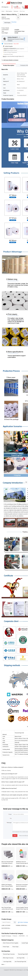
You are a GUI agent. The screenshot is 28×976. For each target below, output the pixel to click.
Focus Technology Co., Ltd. (19, 969)
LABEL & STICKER (6, 925)
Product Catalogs (23, 922)
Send (15, 835)
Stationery (16, 11)
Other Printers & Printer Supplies (10, 943)
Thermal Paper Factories (9, 954)
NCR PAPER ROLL (6, 928)
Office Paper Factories (8, 958)
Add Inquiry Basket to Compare (10, 60)
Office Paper (22, 11)
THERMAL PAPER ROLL (21, 925)
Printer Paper (6, 946)
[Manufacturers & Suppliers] (14, 2)
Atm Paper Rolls (20, 958)
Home (3, 11)
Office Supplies (9, 11)
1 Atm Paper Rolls (7, 961)
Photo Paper (15, 946)
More (3, 964)
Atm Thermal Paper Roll (20, 961)
